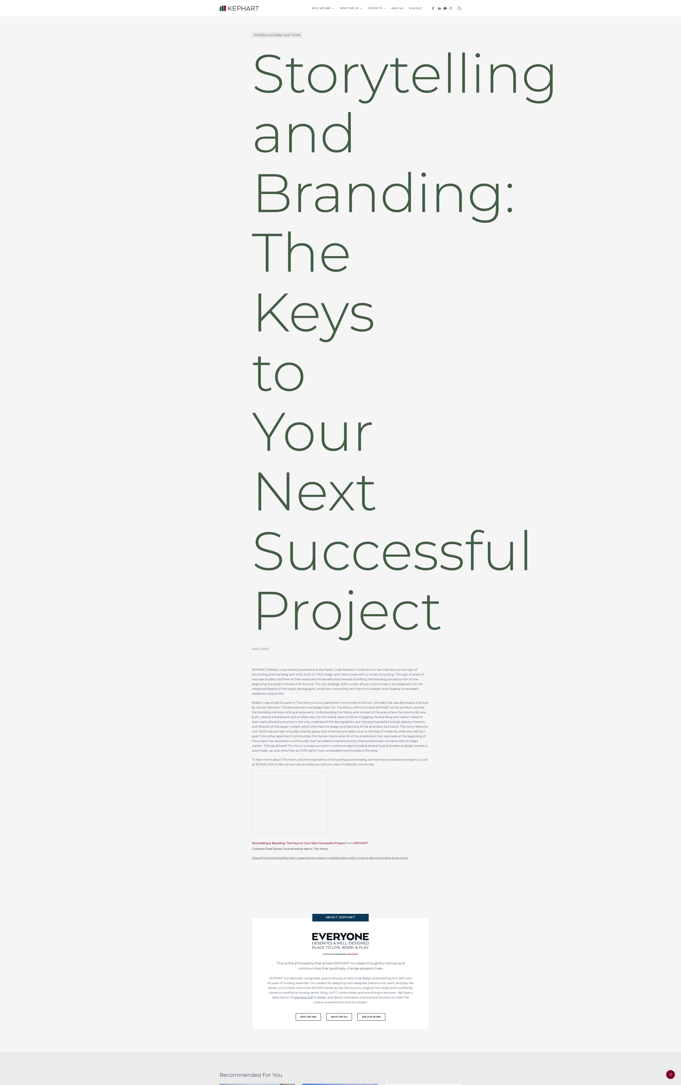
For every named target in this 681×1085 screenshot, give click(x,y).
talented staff (303, 997)
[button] (308, 1017)
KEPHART (360, 843)
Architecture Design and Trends (277, 35)
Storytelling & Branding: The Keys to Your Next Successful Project (298, 843)
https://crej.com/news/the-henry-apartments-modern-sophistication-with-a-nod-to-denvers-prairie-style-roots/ (330, 858)
